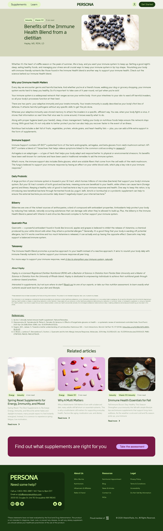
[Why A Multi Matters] (81, 374)
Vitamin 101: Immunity (127, 395)
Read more (12, 424)
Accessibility (135, 488)
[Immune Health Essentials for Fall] (131, 374)
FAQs (104, 497)
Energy (11, 395)
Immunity (28, 20)
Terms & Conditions (137, 484)
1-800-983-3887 (24, 491)
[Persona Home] (85, 4)
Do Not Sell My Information (140, 493)
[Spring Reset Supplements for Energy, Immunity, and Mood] (31, 374)
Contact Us (106, 493)
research (120, 148)
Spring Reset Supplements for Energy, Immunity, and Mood (26, 402)
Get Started (147, 4)
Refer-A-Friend (79, 493)
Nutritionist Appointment (111, 479)
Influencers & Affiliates (82, 488)
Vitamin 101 (39, 20)
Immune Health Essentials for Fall (129, 400)
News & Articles (108, 488)
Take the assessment (132, 446)
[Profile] (134, 4)
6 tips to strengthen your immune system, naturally (89, 259)
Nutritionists (78, 484)
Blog (104, 484)
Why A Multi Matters (70, 400)
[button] (18, 4)
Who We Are (79, 479)
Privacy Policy (135, 479)
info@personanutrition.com (29, 494)
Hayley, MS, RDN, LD (34, 43)
